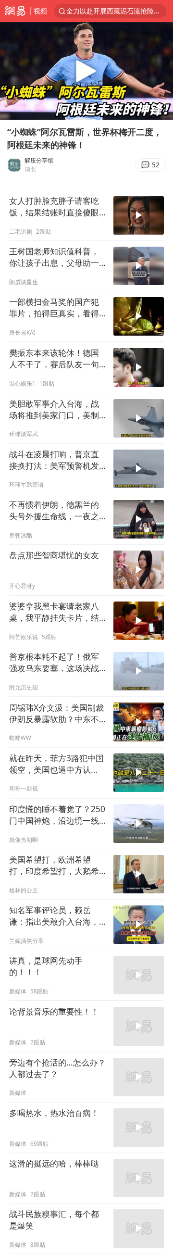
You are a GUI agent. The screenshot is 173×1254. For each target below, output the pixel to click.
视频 (40, 10)
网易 (15, 11)
